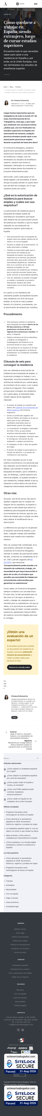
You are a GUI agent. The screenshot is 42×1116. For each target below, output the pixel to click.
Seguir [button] (14, 717)
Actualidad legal (12, 906)
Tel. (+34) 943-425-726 (21, 1022)
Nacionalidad (11, 889)
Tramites (9, 881)
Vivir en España (12, 894)
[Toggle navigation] (35, 4)
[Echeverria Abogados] (5, 4)
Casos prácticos (12, 902)
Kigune (27, 1084)
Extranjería (10, 885)
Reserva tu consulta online (19, 667)
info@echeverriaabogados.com (21, 1025)
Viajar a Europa (12, 898)
